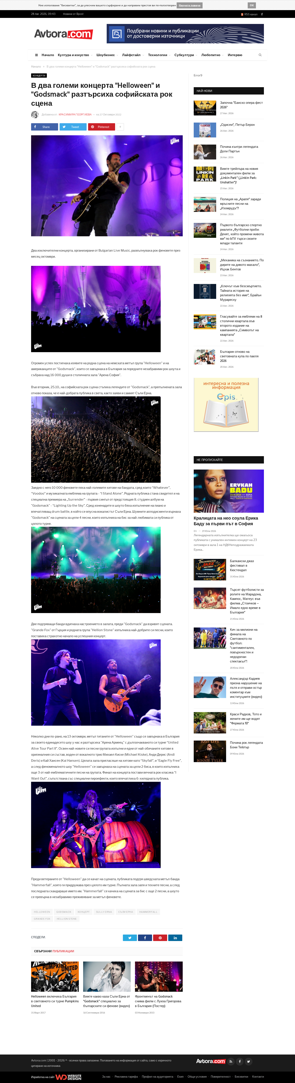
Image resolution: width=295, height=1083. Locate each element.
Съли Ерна (125, 911)
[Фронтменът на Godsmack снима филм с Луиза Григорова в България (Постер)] (159, 977)
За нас (106, 1076)
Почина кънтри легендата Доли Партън (239, 149)
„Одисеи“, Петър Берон (237, 125)
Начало (48, 55)
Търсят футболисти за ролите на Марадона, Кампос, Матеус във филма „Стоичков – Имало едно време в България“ (247, 601)
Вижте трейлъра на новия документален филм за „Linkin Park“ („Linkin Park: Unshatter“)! (239, 176)
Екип (180, 1076)
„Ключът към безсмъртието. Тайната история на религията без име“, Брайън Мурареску (241, 293)
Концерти (39, 75)
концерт (84, 911)
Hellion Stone (67, 918)
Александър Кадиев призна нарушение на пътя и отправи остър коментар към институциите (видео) (246, 688)
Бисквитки (241, 1076)
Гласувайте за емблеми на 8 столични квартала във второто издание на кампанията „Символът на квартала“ (241, 326)
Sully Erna (104, 911)
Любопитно (210, 55)
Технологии (157, 55)
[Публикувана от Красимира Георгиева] (36, 114)
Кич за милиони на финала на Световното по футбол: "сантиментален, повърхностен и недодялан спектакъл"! (243, 646)
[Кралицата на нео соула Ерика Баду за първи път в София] (229, 491)
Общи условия (197, 1076)
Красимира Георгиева (75, 114)
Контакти (258, 1076)
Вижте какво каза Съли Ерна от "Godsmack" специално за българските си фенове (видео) (106, 1001)
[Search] (260, 55)
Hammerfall (148, 911)
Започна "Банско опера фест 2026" (241, 105)
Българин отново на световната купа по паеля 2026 (239, 356)
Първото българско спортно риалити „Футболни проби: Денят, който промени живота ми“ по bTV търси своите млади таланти (242, 234)
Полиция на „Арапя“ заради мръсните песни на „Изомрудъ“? (240, 204)
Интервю (235, 55)
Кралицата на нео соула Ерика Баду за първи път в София (226, 521)
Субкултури (184, 55)
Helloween (42, 911)
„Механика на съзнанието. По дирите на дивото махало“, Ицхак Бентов (242, 265)
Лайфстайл (131, 55)
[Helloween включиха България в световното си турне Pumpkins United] (55, 977)
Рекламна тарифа (126, 1076)
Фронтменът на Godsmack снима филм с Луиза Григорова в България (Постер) (158, 1001)
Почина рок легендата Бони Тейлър (246, 745)
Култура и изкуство (73, 55)
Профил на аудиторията (157, 1076)
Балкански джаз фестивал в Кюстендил (242, 566)
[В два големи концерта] (107, 235)
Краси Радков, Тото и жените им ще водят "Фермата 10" (246, 719)
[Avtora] (63, 33)
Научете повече (189, 5)
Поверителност (221, 1076)
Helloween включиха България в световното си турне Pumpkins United (55, 1001)
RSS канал (250, 14)
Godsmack (63, 911)
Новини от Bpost (73, 14)
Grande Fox (42, 918)
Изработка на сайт (43, 1077)
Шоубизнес (106, 55)
